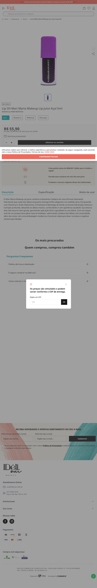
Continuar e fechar (48, 157)
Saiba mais (49, 152)
